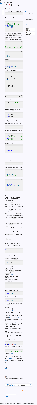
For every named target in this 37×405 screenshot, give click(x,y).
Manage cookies (11, 404)
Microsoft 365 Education (31, 401)
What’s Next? (27, 23)
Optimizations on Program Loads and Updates (29, 19)
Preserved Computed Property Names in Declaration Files (30, 18)
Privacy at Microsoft (22, 403)
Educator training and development (4, 402)
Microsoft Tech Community (2, 403)
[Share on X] (6, 370)
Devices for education (21, 401)
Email (6, 390)
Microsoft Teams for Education (25, 401)
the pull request (11, 229)
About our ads (22, 404)
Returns (2, 401)
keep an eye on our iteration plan (11, 358)
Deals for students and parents (9, 402)
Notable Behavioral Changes (28, 20)
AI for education (13, 402)
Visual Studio (13, 403)
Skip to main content (1, 0)
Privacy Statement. (15, 395)
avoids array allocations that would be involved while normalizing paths (15, 317)
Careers (14, 403)
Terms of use (14, 404)
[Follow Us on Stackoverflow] (22, 390)
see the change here (11, 274)
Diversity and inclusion (28, 403)
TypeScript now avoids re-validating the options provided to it (10, 322)
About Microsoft (16, 403)
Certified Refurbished (7, 401)
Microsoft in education (18, 401)
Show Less (26, 24)
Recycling (20, 404)
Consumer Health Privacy (2, 404)
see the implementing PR (11, 310)
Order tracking (4, 401)
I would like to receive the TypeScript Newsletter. (11, 395)
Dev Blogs (2, 2)
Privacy (9, 404)
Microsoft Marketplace (6, 403)
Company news (19, 403)
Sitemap (5, 404)
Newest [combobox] (29, 382)
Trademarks (16, 404)
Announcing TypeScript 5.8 (28, 33)
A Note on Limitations (27, 12)
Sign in (0, 3)
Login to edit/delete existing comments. (12, 381)
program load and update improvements (13, 385)
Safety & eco (18, 404)
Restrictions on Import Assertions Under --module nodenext (30, 22)
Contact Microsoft (7, 404)
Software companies (10, 403)
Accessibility (31, 403)
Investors (25, 403)
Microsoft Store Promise (11, 401)
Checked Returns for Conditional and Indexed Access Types (30, 11)
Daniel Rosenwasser (9, 376)
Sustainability (33, 403)
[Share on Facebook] (5, 370)
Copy (21, 21)
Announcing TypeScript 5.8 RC (29, 29)
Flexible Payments (14, 401)
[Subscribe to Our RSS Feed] (23, 390)
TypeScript (5, 2)
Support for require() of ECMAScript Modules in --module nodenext (30, 13)
